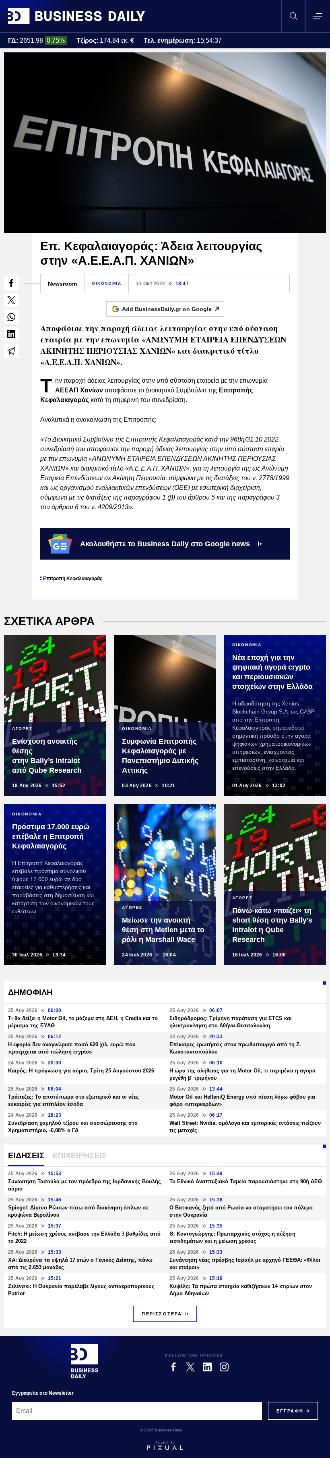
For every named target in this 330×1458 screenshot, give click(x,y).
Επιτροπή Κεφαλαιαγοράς (72, 578)
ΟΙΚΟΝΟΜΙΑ (106, 283)
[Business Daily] (76, 16)
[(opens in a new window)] (11, 283)
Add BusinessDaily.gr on (167, 309)
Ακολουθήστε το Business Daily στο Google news (165, 544)
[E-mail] (11, 351)
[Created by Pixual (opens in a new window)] (165, 1445)
